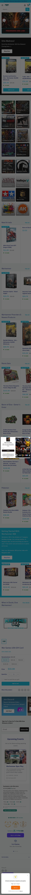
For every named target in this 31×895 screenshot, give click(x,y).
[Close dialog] (29, 438)
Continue (8, 450)
